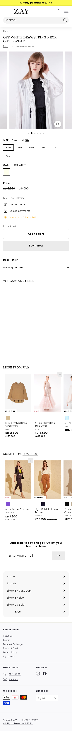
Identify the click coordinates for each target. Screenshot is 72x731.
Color (14, 165)
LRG (43, 147)
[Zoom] (57, 124)
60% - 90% (30, 454)
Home (6, 31)
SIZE (14, 140)
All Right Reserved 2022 (18, 723)
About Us (8, 635)
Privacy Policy (29, 719)
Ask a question (13, 267)
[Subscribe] (58, 555)
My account (9, 656)
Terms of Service (11, 648)
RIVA (26, 367)
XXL (8, 155)
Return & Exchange (13, 644)
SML (20, 147)
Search (6, 639)
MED (31, 147)
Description (11, 260)
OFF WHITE (6, 172)
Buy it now (36, 245)
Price (6, 183)
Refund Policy (10, 652)
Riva (5, 46)
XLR (54, 147)
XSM (8, 147)
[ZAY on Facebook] (45, 673)
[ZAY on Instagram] (38, 673)
